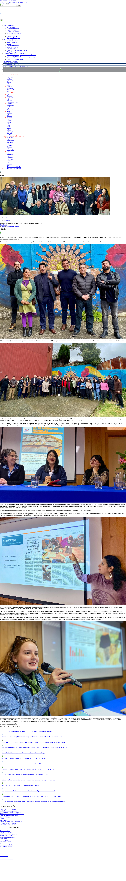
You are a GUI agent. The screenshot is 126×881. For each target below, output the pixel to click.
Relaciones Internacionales (10, 62)
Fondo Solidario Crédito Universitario (17, 50)
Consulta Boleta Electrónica (7, 837)
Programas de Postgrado (13, 38)
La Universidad (11, 27)
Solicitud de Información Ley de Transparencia (14, 2)
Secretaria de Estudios (13, 47)
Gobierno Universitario (13, 28)
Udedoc (2, 818)
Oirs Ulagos (3, 820)
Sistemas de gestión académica (8, 824)
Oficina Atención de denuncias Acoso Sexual (12, 814)
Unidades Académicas (13, 31)
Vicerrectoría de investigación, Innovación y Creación (21, 55)
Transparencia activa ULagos (8, 0)
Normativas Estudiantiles (6, 845)
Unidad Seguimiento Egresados (8, 811)
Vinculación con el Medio (10, 61)
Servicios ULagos (5, 817)
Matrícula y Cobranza (13, 45)
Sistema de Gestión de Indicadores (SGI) (11, 821)
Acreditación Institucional (14, 33)
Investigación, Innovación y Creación (13, 53)
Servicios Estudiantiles (13, 41)
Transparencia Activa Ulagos (11, 64)
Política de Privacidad (6, 846)
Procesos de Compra (5, 841)
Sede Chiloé (6, 220)
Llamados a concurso (5, 832)
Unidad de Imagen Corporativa (8, 834)
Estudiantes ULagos (8, 39)
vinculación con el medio (12, 226)
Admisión (6, 35)
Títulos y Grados (11, 48)
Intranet (2, 843)
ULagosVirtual (4, 840)
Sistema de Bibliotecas (6, 835)
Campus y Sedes (11, 30)
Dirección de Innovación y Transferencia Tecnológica (21, 58)
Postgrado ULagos (12, 52)
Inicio (5, 217)
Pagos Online (3, 838)
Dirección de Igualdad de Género (9, 815)
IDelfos (9, 44)
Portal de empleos (5, 831)
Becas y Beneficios (12, 42)
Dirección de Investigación (14, 56)
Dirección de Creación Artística (15, 59)
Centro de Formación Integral (8, 823)
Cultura (3, 226)
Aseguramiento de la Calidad (8, 809)
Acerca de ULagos (8, 25)
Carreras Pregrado (12, 36)
